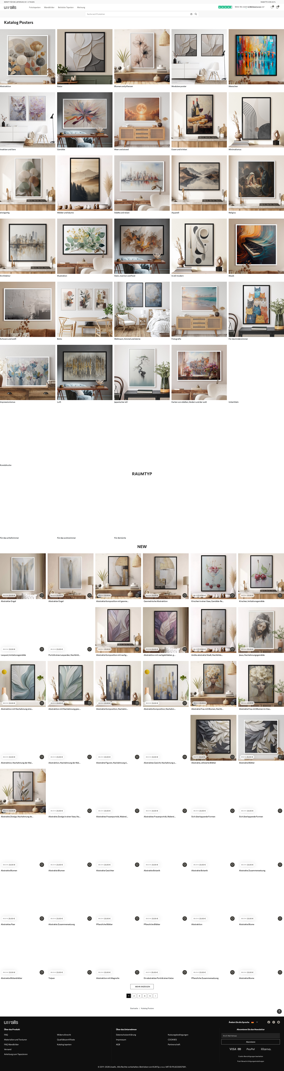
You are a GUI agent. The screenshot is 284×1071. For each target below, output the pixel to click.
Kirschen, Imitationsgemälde (251, 601)
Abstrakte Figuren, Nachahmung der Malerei (112, 763)
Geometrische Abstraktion (156, 601)
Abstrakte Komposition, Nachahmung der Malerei (112, 709)
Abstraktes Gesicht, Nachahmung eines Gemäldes (160, 763)
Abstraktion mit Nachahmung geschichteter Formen (64, 709)
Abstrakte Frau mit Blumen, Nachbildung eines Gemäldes (207, 709)
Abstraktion (196, 924)
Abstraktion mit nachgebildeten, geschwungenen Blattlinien (160, 655)
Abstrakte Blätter (247, 763)
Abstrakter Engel (8, 601)
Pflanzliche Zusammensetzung (205, 978)
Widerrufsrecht (64, 1034)
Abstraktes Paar (8, 924)
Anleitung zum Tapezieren (16, 1054)
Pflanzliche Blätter (104, 924)
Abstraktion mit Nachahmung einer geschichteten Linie (17, 709)
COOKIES (172, 1039)
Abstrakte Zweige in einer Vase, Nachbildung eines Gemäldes (64, 816)
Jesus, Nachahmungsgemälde (252, 655)
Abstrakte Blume (246, 924)
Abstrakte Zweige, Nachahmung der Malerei (17, 816)
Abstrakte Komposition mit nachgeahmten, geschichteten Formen (112, 655)
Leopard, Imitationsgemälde (13, 655)
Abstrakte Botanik (152, 870)
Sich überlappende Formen (203, 816)
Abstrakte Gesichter (105, 870)
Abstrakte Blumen (9, 870)
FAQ (6, 1034)
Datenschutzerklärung (126, 1034)
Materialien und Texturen (15, 1039)
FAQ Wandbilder (11, 1044)
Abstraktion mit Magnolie (107, 978)
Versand (7, 1049)
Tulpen (51, 978)
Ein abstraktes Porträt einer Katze (159, 978)
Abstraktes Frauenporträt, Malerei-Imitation (112, 816)
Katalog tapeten (64, 1044)
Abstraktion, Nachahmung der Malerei (17, 763)
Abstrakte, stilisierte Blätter (203, 763)
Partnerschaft (174, 1044)
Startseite (134, 1008)
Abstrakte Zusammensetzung (252, 870)
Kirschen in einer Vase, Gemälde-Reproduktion (207, 601)
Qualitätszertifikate (66, 1039)
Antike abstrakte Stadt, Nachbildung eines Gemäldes (207, 655)
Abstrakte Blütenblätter (11, 978)
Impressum (121, 1039)
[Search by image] (191, 14)
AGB (118, 1044)
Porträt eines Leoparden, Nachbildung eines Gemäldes (64, 655)
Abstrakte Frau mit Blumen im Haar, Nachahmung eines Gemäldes (255, 709)
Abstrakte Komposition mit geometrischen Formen (112, 601)
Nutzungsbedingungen (178, 1034)
